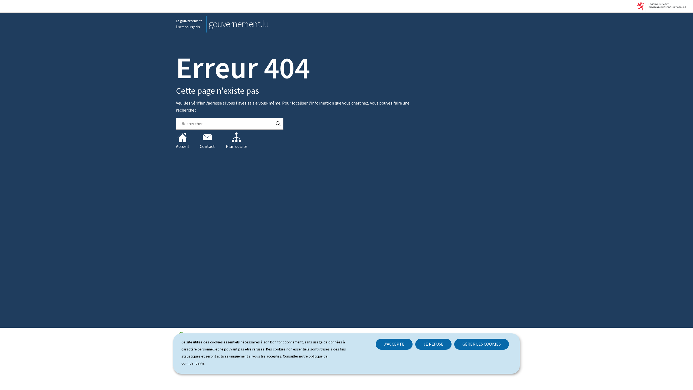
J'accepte (394, 344)
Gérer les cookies (481, 344)
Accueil (182, 146)
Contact (207, 146)
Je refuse (433, 344)
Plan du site (236, 146)
